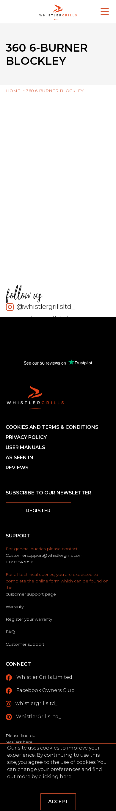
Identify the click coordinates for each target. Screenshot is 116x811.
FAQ (10, 631)
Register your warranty (29, 619)
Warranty (14, 606)
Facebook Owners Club (45, 690)
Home (13, 90)
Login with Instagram (58, 318)
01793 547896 (19, 562)
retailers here (19, 742)
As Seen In (19, 457)
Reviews (17, 468)
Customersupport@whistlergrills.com (44, 555)
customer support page (31, 594)
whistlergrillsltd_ (35, 703)
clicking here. (55, 776)
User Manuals (25, 447)
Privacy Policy (26, 437)
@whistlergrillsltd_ (46, 307)
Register (38, 511)
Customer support (25, 644)
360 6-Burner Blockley (55, 90)
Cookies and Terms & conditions (52, 427)
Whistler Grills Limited (43, 677)
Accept (58, 801)
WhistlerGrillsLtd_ (38, 716)
